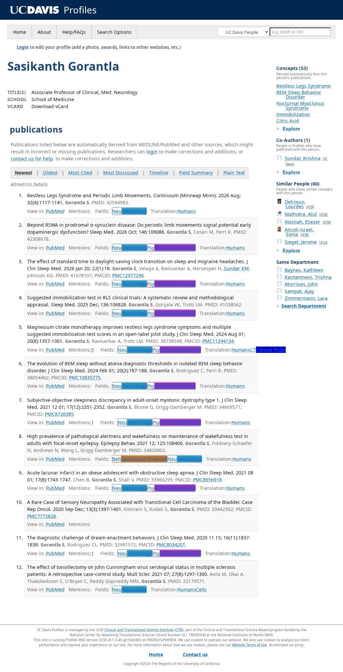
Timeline (158, 172)
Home (19, 32)
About (44, 32)
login (152, 151)
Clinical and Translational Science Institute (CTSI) (144, 629)
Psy (171, 247)
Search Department (303, 306)
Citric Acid (287, 121)
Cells (201, 589)
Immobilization (293, 114)
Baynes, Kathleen (304, 270)
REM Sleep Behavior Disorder (298, 94)
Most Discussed (120, 172)
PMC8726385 (59, 414)
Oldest (50, 172)
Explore (291, 128)
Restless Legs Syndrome (303, 86)
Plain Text (234, 172)
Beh (139, 459)
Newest (23, 172)
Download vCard (49, 106)
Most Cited (80, 172)
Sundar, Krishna (306, 160)
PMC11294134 (218, 341)
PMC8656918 (207, 479)
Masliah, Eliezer (308, 222)
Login (23, 47)
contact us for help (32, 158)
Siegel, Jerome (306, 242)
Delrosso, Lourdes (299, 204)
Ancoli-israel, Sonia (299, 231)
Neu (129, 211)
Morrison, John (301, 284)
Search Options (114, 32)
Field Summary (196, 172)
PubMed (55, 211)
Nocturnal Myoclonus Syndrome (300, 105)
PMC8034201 (170, 544)
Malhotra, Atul (306, 214)
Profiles (80, 10)
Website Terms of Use (249, 645)
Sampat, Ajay (299, 291)
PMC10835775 (84, 377)
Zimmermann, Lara (306, 298)
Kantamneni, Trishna (308, 277)
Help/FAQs (74, 32)
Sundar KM (236, 268)
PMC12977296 (128, 275)
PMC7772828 (41, 516)
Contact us (195, 654)
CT (268, 350)
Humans (186, 211)
